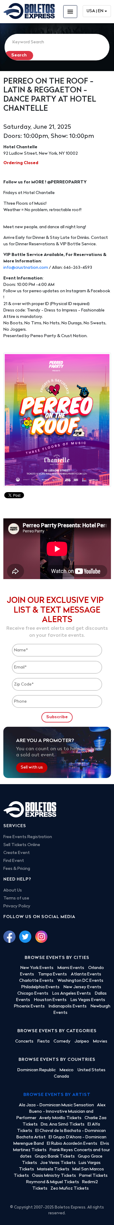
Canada (61, 1076)
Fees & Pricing (16, 869)
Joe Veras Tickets (58, 1163)
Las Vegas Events (88, 1000)
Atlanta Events (86, 974)
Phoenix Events (29, 1006)
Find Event (13, 861)
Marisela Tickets (53, 1169)
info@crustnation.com (25, 267)
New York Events (37, 968)
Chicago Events (32, 993)
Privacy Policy (16, 906)
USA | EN (95, 11)
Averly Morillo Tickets (60, 1118)
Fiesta (43, 1041)
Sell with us (32, 768)
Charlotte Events (36, 980)
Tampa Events (52, 974)
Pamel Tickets (93, 1175)
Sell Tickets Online (21, 845)
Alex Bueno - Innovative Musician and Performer (60, 1111)
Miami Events (70, 968)
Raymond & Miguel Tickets (52, 1182)
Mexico (67, 1070)
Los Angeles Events (71, 993)
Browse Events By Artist (57, 1095)
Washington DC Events (80, 980)
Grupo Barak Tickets (55, 1156)
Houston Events (50, 1000)
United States (91, 1070)
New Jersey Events (82, 987)
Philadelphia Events (40, 987)
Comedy (62, 1041)
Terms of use (16, 898)
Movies (100, 1041)
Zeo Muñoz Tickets (69, 1188)
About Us (12, 890)
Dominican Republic (36, 1070)
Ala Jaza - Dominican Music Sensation (56, 1105)
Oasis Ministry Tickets (54, 1175)
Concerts (24, 1041)
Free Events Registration (27, 837)
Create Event (16, 853)
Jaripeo (81, 1041)
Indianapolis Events (68, 1006)
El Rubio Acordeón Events (72, 1143)
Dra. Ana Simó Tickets (63, 1124)
